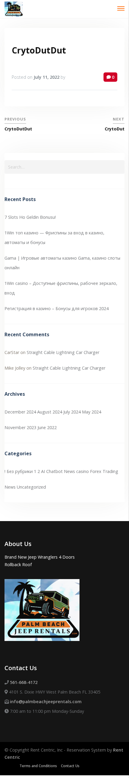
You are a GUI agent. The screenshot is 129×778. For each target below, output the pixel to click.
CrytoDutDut (39, 50)
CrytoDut (114, 129)
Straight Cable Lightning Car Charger (63, 352)
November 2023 (20, 427)
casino (82, 471)
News (10, 487)
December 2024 (20, 412)
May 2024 (91, 412)
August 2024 (49, 412)
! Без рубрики (18, 471)
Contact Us (70, 765)
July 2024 (72, 412)
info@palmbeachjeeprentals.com (46, 701)
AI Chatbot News (58, 471)
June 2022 (47, 427)
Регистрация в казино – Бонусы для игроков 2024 (56, 308)
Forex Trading (104, 471)
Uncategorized (31, 487)
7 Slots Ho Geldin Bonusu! (30, 217)
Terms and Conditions (38, 765)
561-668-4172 (24, 682)
